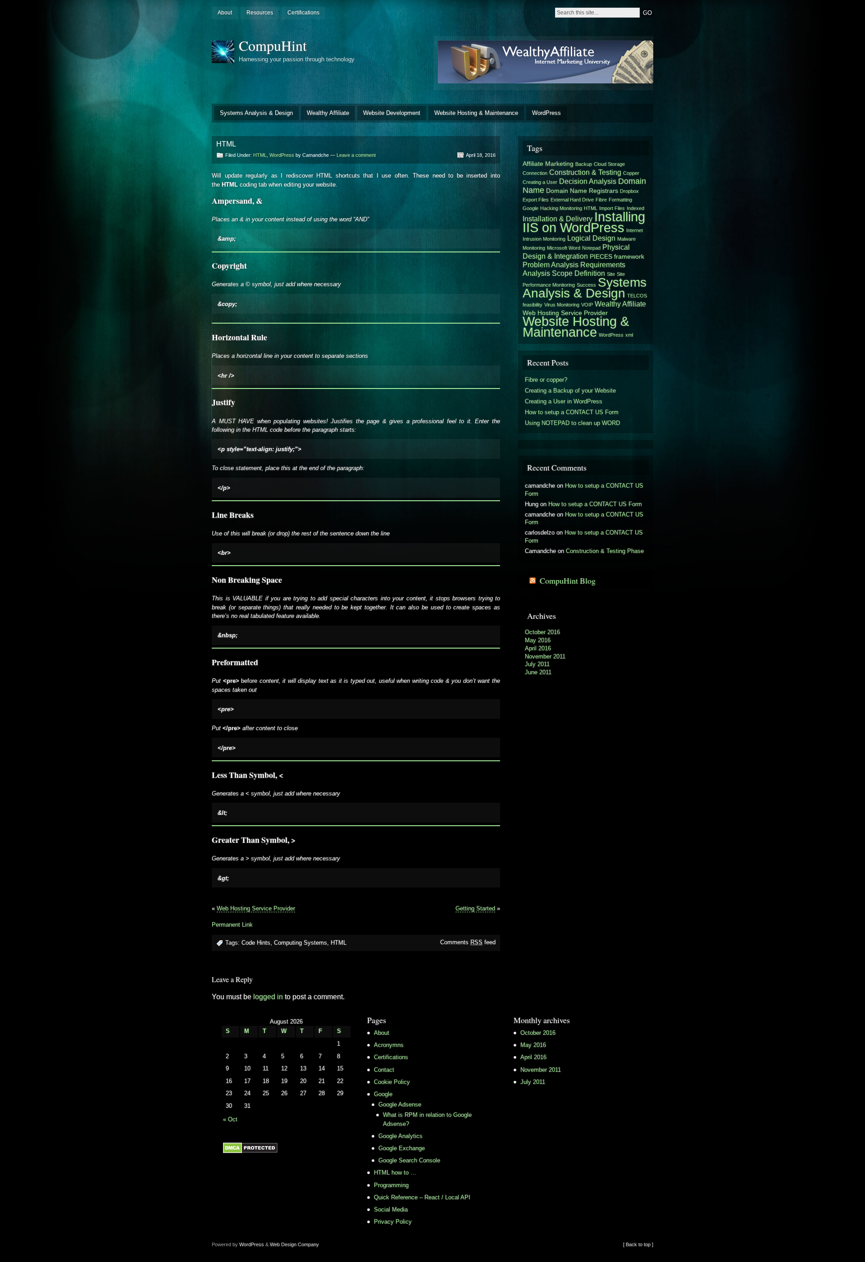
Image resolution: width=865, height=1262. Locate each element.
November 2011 (545, 656)
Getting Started (475, 908)
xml (629, 335)
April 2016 (538, 648)
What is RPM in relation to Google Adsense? (427, 1119)
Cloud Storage (609, 164)
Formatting (620, 199)
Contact (384, 1069)
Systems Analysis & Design (256, 113)
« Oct (230, 1119)
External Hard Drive (572, 199)
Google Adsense (399, 1104)
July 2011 (537, 664)
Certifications (303, 12)
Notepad (591, 248)
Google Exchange (401, 1148)
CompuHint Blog (568, 580)
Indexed (635, 208)
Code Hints (255, 942)
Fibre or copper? (546, 379)
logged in (268, 997)
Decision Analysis (587, 181)
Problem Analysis (550, 265)
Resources (259, 12)
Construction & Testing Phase (605, 551)
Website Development (391, 113)
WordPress (546, 113)
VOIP (587, 304)
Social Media (391, 1209)
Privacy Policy (393, 1221)
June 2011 (538, 672)
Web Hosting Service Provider (256, 908)
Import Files (612, 208)
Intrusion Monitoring (544, 239)
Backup (583, 164)
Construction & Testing (585, 172)
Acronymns (389, 1045)
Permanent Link (232, 924)
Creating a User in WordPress (563, 401)
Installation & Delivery (557, 219)
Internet (634, 230)
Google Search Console (409, 1160)
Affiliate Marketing (548, 163)
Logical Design (591, 238)
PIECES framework (617, 256)
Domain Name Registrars (582, 190)
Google (530, 208)
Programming (391, 1185)
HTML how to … (395, 1172)
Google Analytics (400, 1136)
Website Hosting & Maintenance (476, 113)
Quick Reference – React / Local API (422, 1197)
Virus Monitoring (561, 304)
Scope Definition (578, 273)
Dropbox (629, 191)
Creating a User (540, 182)
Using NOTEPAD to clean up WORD (572, 423)
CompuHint (273, 45)
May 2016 (538, 640)
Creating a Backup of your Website (570, 390)
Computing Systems (300, 942)
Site (611, 274)
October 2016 (542, 632)
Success (586, 285)
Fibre (601, 199)
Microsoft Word (563, 248)
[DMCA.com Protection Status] (250, 1151)
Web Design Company (294, 1244)
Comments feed (468, 942)
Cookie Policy (392, 1082)
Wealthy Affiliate (328, 113)
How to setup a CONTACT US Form (572, 412)
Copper (631, 173)
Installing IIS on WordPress (584, 222)
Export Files (536, 199)
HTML (260, 155)
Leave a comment (356, 155)
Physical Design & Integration (576, 251)
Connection (535, 173)
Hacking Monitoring (561, 208)
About (225, 12)
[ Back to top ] (638, 1244)
